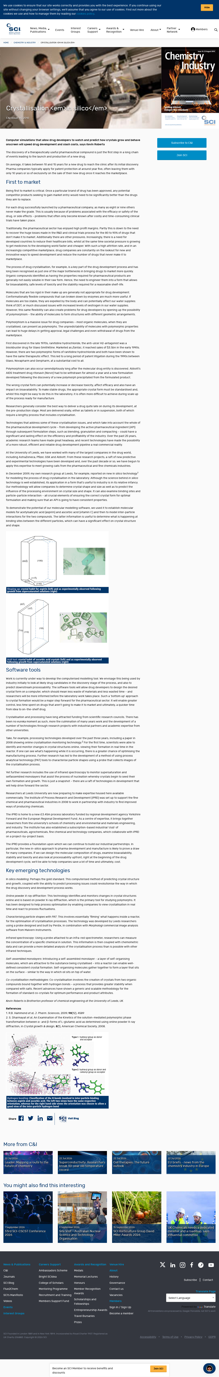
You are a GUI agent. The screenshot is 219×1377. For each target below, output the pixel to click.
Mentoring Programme (53, 1289)
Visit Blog (73, 1118)
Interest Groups (76, 30)
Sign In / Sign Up (120, 1307)
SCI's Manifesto (13, 1295)
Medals (78, 1270)
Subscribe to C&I (182, 142)
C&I (5, 1270)
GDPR (212, 1337)
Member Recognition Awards (87, 1291)
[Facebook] (191, 1265)
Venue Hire (137, 30)
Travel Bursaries (84, 1316)
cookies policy (85, 13)
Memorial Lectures (86, 1276)
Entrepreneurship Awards (90, 1310)
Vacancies (116, 1295)
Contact (208, 1280)
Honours (79, 1283)
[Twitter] (163, 1266)
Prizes (78, 1322)
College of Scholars (51, 1283)
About (154, 30)
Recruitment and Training (55, 1295)
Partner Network (172, 30)
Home (6, 43)
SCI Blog (8, 1283)
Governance (117, 1283)
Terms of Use (170, 1337)
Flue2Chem (10, 1289)
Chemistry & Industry (25, 43)
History (114, 1276)
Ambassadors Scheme (53, 1270)
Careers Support (92, 30)
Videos (7, 1301)
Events (59, 30)
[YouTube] (211, 1265)
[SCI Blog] (201, 1265)
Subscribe (190, 1280)
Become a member (121, 1313)
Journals (9, 1276)
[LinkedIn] (172, 1265)
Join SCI (182, 155)
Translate (210, 1306)
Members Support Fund (54, 1301)
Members (201, 29)
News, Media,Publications (38, 30)
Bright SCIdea (48, 1276)
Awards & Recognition (114, 30)
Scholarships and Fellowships (85, 1301)
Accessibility (148, 1337)
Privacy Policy (193, 1337)
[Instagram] (182, 1265)
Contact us (117, 1289)
